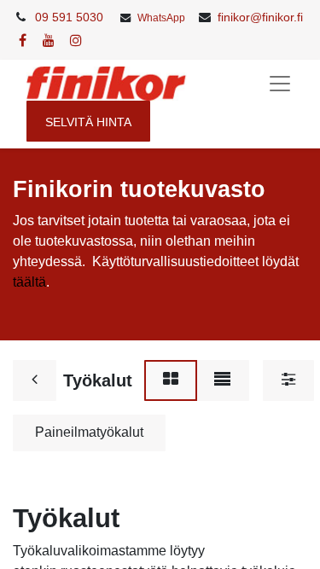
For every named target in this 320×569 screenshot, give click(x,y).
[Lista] (222, 380)
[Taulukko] (170, 380)
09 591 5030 (69, 17)
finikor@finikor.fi (260, 17)
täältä (29, 282)
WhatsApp (161, 18)
